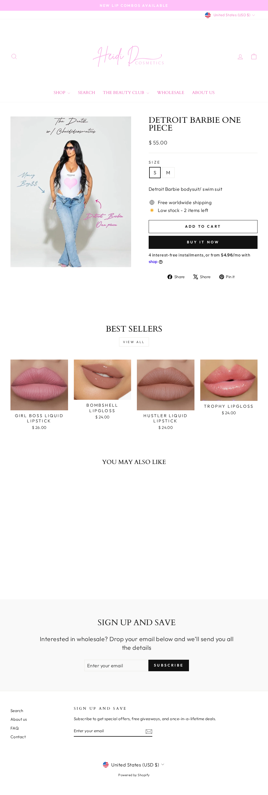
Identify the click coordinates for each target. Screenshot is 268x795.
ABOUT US (203, 93)
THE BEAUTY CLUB (124, 93)
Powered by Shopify (133, 775)
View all (134, 342)
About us (18, 719)
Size (154, 162)
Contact (18, 736)
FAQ (14, 728)
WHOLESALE (170, 93)
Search (86, 93)
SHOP (60, 93)
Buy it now (203, 242)
